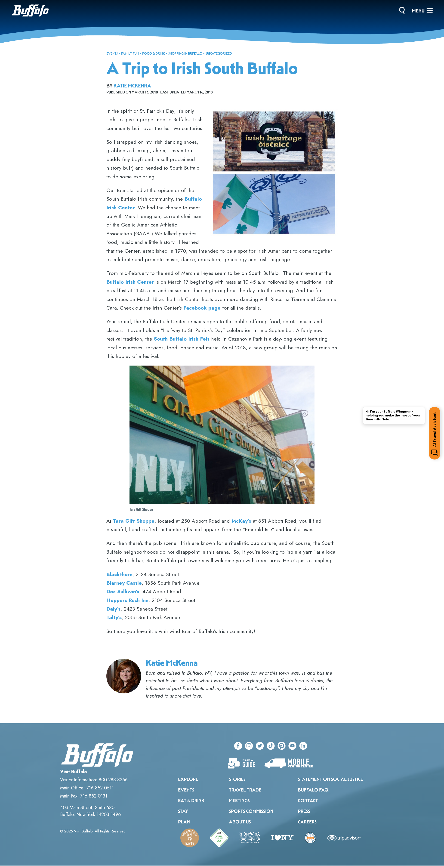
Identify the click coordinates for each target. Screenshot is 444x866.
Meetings (239, 801)
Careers (307, 822)
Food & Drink (153, 53)
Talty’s (114, 617)
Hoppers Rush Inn (127, 600)
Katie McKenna (132, 86)
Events (112, 53)
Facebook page (202, 307)
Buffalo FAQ (313, 790)
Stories (237, 779)
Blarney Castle (124, 583)
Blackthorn (119, 574)
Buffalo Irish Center (130, 282)
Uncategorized (219, 53)
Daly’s (113, 608)
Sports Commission (251, 811)
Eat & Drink (191, 801)
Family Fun (130, 53)
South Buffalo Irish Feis (182, 338)
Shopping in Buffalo (185, 53)
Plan (184, 822)
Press (304, 811)
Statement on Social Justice (330, 779)
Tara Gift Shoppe (133, 521)
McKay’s (241, 521)
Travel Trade (245, 790)
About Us (240, 822)
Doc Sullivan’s (122, 591)
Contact (308, 801)
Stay (183, 811)
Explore (188, 779)
